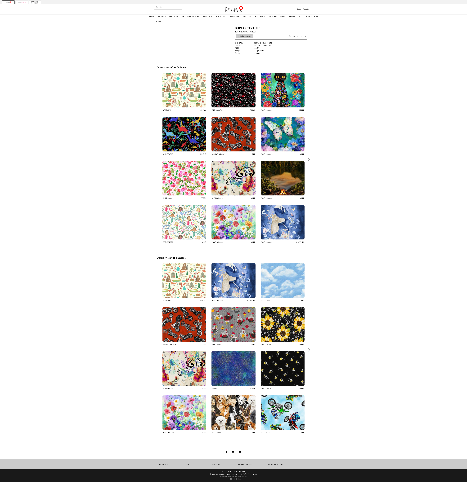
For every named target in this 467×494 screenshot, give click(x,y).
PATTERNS (260, 16)
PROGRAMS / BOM (190, 16)
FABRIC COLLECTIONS (168, 16)
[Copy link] (289, 36)
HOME (151, 16)
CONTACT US (312, 16)
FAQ (187, 464)
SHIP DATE (207, 16)
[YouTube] (240, 452)
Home (158, 22)
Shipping (216, 464)
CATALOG (220, 16)
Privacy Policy (245, 464)
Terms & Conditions (274, 464)
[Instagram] (233, 452)
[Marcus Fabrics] (35, 2)
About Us (163, 464)
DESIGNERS (234, 16)
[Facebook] (226, 452)
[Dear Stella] (22, 2)
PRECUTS (247, 16)
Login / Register (303, 9)
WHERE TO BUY (295, 16)
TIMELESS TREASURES (236, 472)
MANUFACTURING (277, 16)
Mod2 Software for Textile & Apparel (233, 476)
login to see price (244, 36)
